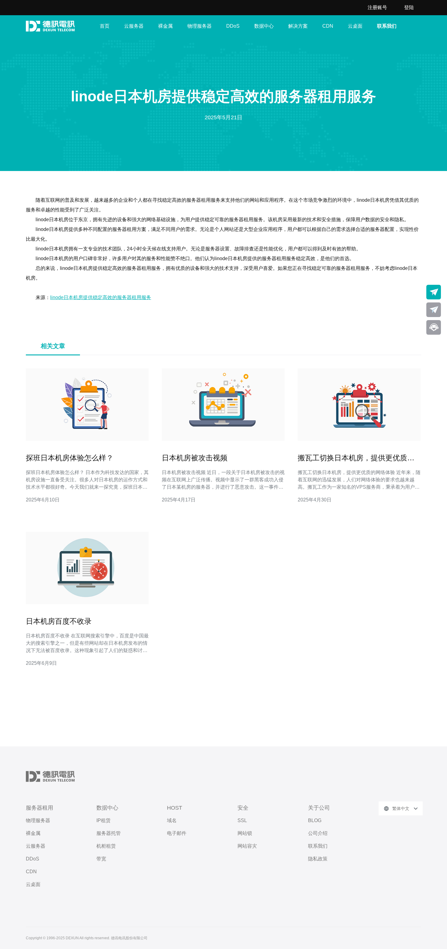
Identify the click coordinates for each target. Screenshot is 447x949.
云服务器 (134, 26)
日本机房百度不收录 (59, 621)
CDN (327, 26)
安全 (242, 808)
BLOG (314, 820)
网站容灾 (247, 846)
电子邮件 (176, 833)
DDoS (233, 26)
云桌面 (355, 26)
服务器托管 (108, 833)
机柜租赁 (106, 846)
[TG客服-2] (433, 309)
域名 (172, 820)
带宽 (101, 858)
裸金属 (165, 26)
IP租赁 (103, 820)
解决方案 (298, 26)
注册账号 (377, 7)
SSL (242, 820)
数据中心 (264, 26)
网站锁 (244, 833)
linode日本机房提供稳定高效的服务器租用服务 (100, 297)
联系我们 (387, 26)
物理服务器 (199, 26)
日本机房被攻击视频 (194, 458)
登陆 (409, 7)
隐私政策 (317, 858)
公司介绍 (317, 833)
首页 (104, 26)
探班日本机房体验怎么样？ (69, 458)
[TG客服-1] (433, 292)
